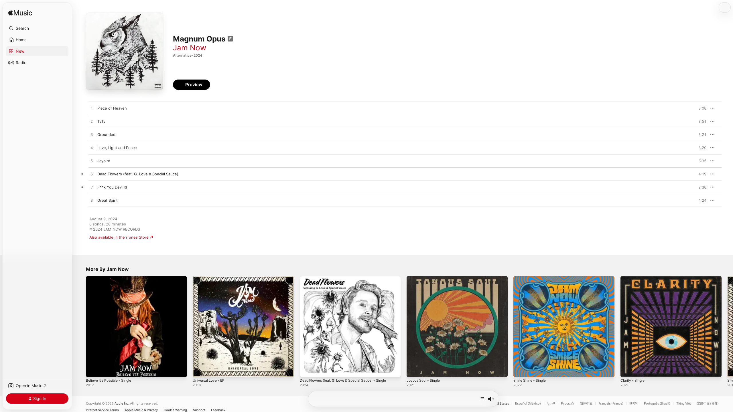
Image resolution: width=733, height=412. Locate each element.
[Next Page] (727, 326)
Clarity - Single (633, 278)
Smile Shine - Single (531, 278)
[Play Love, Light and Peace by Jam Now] (91, 147)
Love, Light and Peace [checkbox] (117, 147)
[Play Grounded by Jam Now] (91, 134)
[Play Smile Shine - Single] (520, 370)
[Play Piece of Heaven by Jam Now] (91, 108)
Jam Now (189, 47)
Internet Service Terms (102, 410)
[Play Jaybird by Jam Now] (91, 161)
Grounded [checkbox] (106, 134)
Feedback (218, 410)
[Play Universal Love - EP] (200, 370)
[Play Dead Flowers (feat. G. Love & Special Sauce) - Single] (307, 370)
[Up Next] (481, 399)
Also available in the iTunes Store (119, 237)
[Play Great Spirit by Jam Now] (91, 200)
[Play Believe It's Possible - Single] (93, 370)
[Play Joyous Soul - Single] (413, 370)
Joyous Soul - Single (425, 278)
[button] (37, 28)
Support (199, 410)
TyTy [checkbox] (101, 121)
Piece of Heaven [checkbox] (112, 108)
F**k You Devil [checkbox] (110, 187)
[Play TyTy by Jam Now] (91, 121)
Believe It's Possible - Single (111, 278)
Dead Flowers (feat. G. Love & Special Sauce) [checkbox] (137, 174)
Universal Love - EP (210, 278)
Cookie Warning (175, 410)
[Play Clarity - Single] (627, 370)
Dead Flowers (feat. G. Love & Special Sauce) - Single (348, 278)
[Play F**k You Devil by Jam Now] (91, 187)
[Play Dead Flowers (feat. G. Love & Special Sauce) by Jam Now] (91, 174)
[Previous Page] (80, 326)
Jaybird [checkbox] (103, 161)
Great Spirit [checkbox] (107, 200)
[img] (20, 13)
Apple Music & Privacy (141, 410)
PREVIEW (700, 108)
